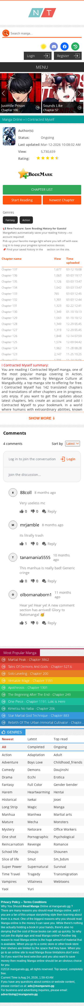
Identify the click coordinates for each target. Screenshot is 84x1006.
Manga (59, 807)
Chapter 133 (9, 294)
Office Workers (65, 829)
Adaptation (36, 755)
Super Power (12, 866)
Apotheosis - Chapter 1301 (28, 687)
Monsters (61, 822)
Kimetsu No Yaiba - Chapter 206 (31, 708)
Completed (36, 747)
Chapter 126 (9, 336)
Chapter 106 (9, 110)
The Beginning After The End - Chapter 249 (39, 694)
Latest (32, 739)
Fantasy (10, 220)
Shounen (61, 851)
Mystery (8, 829)
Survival (60, 866)
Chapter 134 (9, 288)
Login (31, 56)
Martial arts (63, 814)
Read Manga (31, 906)
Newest (8, 739)
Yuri (31, 889)
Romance (61, 844)
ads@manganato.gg (41, 986)
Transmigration (66, 874)
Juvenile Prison (13, 105)
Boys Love (35, 762)
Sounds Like (53, 105)
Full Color (35, 784)
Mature (7, 822)
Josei (57, 799)
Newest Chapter (61, 200)
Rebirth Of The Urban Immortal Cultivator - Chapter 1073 (46, 722)
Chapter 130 (9, 312)
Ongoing (60, 747)
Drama (7, 777)
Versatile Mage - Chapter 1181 (30, 680)
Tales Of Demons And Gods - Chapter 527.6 (40, 666)
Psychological (64, 837)
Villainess (35, 881)
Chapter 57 (50, 110)
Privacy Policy (10, 902)
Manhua (8, 814)
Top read (61, 739)
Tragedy (34, 874)
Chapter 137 (9, 269)
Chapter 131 (9, 306)
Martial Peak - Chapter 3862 (28, 659)
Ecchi (32, 777)
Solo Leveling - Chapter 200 (28, 673)
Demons (34, 769)
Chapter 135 (9, 281)
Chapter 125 (9, 342)
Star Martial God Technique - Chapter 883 (38, 715)
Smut (32, 859)
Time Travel (11, 874)
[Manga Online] (42, 12)
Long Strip (10, 807)
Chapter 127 (9, 330)
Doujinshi (61, 769)
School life (10, 851)
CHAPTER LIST (42, 189)
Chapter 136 (9, 275)
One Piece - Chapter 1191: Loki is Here (36, 701)
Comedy (8, 769)
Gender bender (66, 784)
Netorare (35, 829)
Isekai (32, 799)
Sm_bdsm (61, 859)
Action (26, 220)
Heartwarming (39, 792)
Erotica (59, 777)
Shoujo (33, 851)
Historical (9, 799)
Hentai (59, 792)
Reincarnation (13, 844)
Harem (7, 792)
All (4, 747)
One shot (9, 837)
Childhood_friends (68, 762)
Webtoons (61, 881)
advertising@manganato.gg (19, 994)
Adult (58, 755)
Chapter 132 (9, 300)
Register (63, 56)
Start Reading (22, 200)
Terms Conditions (35, 902)
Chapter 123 (9, 354)
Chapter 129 (9, 318)
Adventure (10, 762)
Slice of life (10, 859)
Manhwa (34, 814)
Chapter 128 (9, 324)
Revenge (34, 844)
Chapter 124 (9, 348)
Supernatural (38, 866)
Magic (32, 807)
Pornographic (38, 837)
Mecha (33, 822)
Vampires (9, 881)
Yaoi (5, 889)
